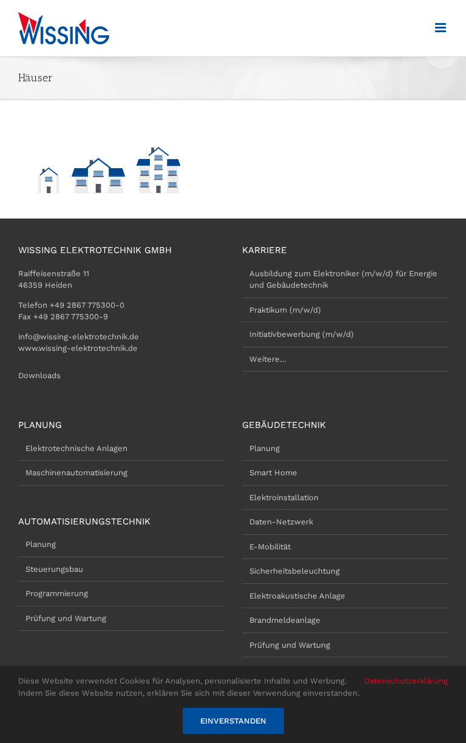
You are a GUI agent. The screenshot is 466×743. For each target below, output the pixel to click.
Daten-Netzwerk (281, 521)
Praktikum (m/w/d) (285, 309)
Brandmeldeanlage (284, 620)
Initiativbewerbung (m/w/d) (301, 334)
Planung (40, 544)
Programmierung (56, 593)
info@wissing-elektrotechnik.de (78, 336)
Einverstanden (233, 720)
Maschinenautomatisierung (76, 472)
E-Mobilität (270, 546)
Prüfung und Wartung (65, 618)
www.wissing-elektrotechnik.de (78, 348)
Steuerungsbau (54, 569)
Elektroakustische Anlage (297, 595)
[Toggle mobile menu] (441, 27)
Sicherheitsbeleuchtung (294, 570)
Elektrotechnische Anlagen (76, 448)
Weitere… (267, 359)
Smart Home (273, 472)
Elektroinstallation (284, 497)
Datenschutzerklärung (406, 680)
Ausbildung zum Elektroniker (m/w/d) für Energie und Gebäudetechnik (343, 279)
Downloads (39, 375)
